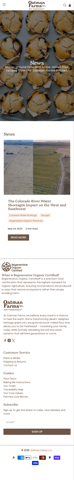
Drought (45, 215)
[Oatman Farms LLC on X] (13, 341)
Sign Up (37, 432)
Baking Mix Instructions (16, 382)
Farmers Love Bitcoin (15, 396)
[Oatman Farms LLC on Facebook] (5, 341)
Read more (18, 237)
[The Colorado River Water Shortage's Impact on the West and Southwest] (37, 167)
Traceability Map (13, 389)
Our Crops (9, 386)
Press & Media (11, 358)
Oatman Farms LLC (41, 450)
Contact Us (10, 365)
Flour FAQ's (9, 378)
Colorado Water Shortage (23, 215)
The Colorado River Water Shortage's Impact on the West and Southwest (37, 204)
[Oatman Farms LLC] (37, 5)
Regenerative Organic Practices (26, 220)
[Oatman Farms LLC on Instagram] (9, 341)
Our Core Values (13, 393)
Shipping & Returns (14, 361)
